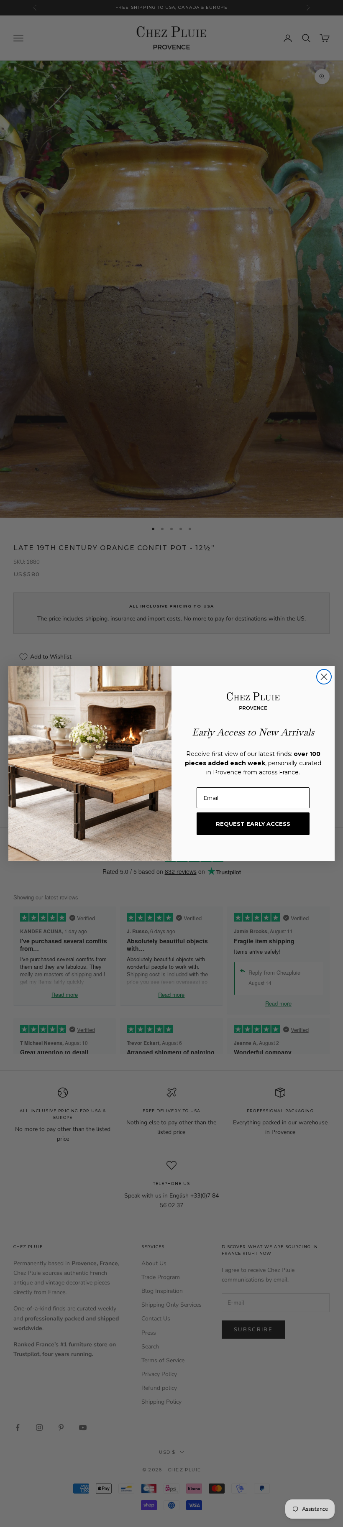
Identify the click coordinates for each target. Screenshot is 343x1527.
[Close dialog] (324, 676)
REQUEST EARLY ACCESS (253, 823)
